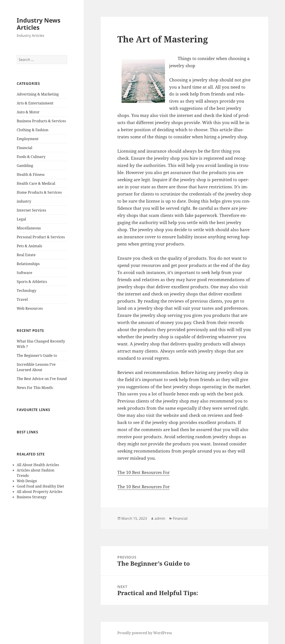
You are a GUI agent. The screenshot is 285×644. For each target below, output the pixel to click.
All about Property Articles (39, 491)
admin (160, 518)
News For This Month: (35, 387)
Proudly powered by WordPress (144, 632)
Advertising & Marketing (38, 94)
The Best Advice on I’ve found (42, 378)
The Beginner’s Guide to (37, 355)
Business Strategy (32, 496)
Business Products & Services (41, 120)
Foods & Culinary (31, 156)
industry (24, 201)
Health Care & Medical (36, 183)
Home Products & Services (39, 192)
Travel (22, 299)
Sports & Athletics (32, 281)
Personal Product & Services (41, 237)
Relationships (28, 263)
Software (24, 272)
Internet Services (31, 210)
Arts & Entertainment (35, 103)
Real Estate (26, 254)
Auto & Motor (28, 112)
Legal (21, 219)
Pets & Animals (29, 245)
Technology (26, 290)
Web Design (27, 480)
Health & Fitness (31, 174)
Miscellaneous (29, 228)
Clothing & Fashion (32, 129)
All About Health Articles (38, 464)
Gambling (25, 165)
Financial (24, 147)
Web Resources (30, 308)
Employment (28, 138)
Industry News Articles (38, 23)
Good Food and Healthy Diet (40, 486)
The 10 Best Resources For (143, 472)
